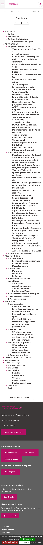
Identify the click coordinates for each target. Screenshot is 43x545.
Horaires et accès (16, 365)
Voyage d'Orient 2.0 (21, 170)
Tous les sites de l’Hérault (19, 397)
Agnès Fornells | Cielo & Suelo (26, 251)
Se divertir (17, 273)
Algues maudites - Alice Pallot (26, 210)
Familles (16, 373)
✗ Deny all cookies (10, 542)
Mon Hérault (11, 516)
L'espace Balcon (16, 152)
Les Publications (8, 529)
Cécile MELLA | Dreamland (25, 243)
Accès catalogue (18, 299)
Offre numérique (20, 350)
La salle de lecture (21, 312)
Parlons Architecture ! (18, 39)
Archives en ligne (22, 332)
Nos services (14, 268)
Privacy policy (36, 542)
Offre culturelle (19, 345)
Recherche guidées (23, 335)
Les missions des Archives (25, 309)
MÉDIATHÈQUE (12, 256)
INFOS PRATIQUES (14, 363)
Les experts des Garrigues (25, 236)
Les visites (13, 368)
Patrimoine (19, 327)
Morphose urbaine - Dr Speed (26, 155)
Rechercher (15, 329)
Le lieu (11, 34)
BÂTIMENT (10, 31)
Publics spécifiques (21, 291)
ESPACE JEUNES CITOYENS (18, 358)
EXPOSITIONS (11, 44)
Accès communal (22, 340)
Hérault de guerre (21, 127)
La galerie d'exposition (19, 47)
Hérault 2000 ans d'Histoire (25, 115)
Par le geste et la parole (23, 205)
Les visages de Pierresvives (25, 220)
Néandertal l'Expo (20, 94)
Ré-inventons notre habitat (25, 112)
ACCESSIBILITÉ (12, 360)
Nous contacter (11, 432)
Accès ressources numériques (24, 294)
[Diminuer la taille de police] (31, 12)
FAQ (10, 388)
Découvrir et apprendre (23, 322)
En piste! (16, 110)
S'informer (17, 271)
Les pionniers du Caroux (24, 213)
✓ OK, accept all (27, 539)
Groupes (16, 378)
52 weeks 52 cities (21, 122)
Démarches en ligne (24, 337)
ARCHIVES (10, 301)
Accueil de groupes (21, 286)
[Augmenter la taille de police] (33, 12)
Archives (30, 453)
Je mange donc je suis (23, 87)
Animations (17, 283)
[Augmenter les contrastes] (36, 12)
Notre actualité (15, 258)
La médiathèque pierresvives (26, 261)
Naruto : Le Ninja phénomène (26, 183)
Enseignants (18, 375)
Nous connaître (15, 304)
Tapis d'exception (20, 92)
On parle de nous (20, 324)
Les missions (14, 36)
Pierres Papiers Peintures (24, 142)
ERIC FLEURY (18, 208)
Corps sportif (18, 140)
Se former (17, 276)
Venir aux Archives (21, 306)
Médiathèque (12, 459)
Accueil (4, 12)
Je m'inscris (9, 497)
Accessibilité (6, 532)
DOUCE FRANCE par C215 (24, 125)
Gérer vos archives (19, 355)
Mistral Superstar (20, 54)
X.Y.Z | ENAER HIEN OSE (23, 89)
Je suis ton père (20, 84)
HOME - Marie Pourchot (23, 163)
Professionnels (19, 380)
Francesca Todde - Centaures (26, 228)
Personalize (24, 542)
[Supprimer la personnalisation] (39, 12)
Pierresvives (12, 453)
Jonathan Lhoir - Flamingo (25, 203)
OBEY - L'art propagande (24, 107)
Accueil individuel (20, 289)
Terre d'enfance (19, 135)
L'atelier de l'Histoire (22, 319)
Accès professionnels (20, 296)
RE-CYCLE (17, 145)
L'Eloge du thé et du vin (23, 150)
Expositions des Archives (20, 253)
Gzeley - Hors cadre (21, 195)
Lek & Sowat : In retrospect (25, 57)
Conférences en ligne (22, 42)
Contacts (12, 385)
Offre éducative (19, 347)
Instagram (11, 472)
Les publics (13, 370)
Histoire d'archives (21, 352)
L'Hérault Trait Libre (22, 137)
